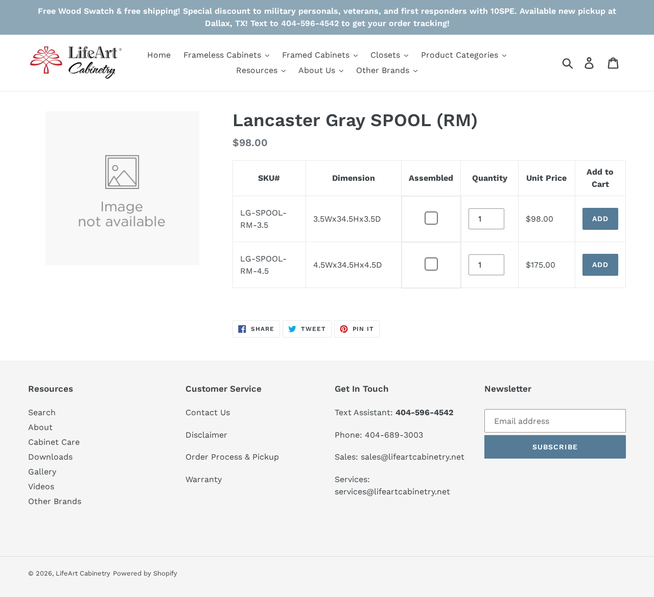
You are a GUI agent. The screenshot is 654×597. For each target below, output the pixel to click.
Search (42, 412)
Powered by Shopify (145, 573)
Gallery (42, 471)
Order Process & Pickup (232, 457)
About (40, 427)
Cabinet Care (54, 442)
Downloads (50, 457)
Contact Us (207, 412)
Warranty (203, 479)
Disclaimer (206, 435)
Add (600, 218)
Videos (41, 486)
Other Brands (54, 501)
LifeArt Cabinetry (83, 573)
